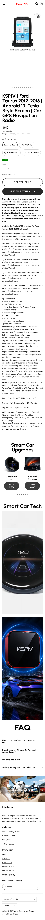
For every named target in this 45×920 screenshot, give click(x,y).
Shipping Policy (8, 875)
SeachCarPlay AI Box (11, 831)
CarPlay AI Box (8, 836)
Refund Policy (8, 870)
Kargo (4, 134)
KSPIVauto (14, 911)
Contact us (7, 862)
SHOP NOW (12, 485)
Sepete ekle (22, 182)
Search (5, 854)
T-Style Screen (8, 844)
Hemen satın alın (22, 191)
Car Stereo (6, 840)
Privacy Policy (8, 866)
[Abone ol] (37, 887)
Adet (4, 165)
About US (6, 858)
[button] (3, 3)
